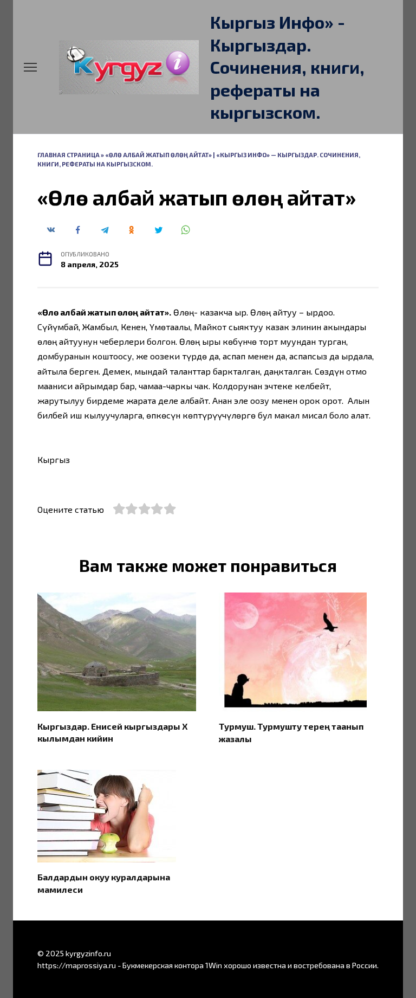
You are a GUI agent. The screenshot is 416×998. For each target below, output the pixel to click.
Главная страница (68, 154)
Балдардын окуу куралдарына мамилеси (103, 883)
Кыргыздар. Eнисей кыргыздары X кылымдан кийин (112, 731)
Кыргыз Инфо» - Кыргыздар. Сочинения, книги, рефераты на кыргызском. (287, 66)
